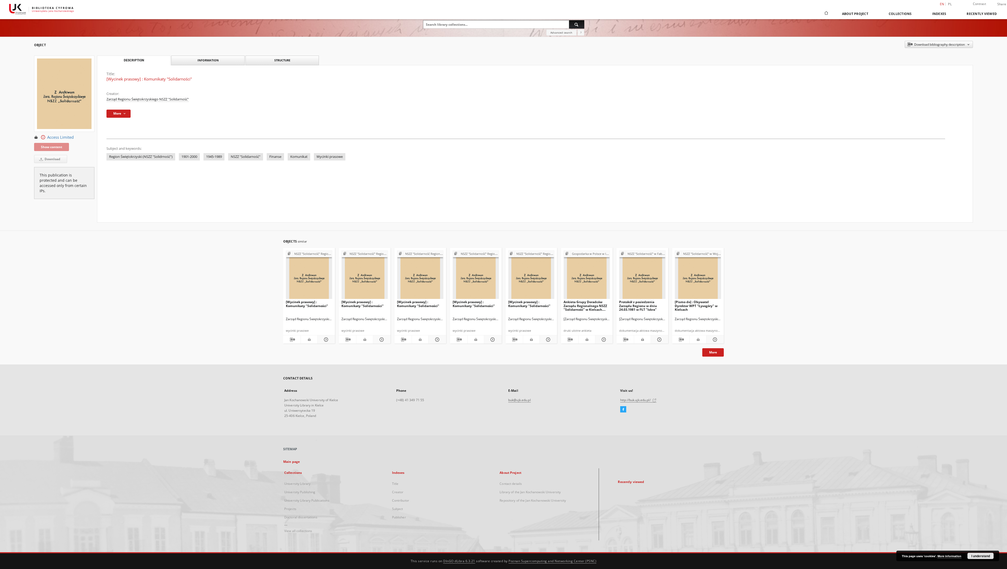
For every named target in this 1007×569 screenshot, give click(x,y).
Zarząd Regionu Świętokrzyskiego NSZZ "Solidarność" (147, 99)
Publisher (399, 517)
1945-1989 (214, 156)
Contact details (511, 483)
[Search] (576, 24)
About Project (855, 14)
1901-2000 (189, 156)
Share (1001, 4)
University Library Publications (306, 500)
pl (950, 4)
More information (949, 556)
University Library (297, 483)
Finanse (275, 156)
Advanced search (561, 32)
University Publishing (299, 492)
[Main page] (826, 13)
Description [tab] (134, 60)
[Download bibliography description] (292, 339)
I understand (980, 556)
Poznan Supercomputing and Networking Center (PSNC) (552, 561)
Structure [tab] (282, 60)
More (713, 352)
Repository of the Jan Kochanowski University (533, 500)
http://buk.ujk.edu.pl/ (635, 400)
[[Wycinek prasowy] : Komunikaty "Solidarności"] (309, 276)
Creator (398, 492)
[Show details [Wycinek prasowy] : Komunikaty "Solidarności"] (325, 339)
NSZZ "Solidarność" (245, 156)
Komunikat (299, 156)
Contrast (979, 4)
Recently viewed (982, 14)
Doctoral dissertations (300, 517)
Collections (900, 14)
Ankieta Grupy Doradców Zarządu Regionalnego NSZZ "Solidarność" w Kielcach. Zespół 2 (585, 306)
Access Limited (60, 137)
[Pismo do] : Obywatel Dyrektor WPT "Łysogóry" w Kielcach (696, 306)
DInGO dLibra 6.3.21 (459, 561)
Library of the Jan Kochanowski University (530, 492)
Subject (397, 509)
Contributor (400, 500)
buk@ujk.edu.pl (519, 400)
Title (395, 483)
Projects (290, 509)
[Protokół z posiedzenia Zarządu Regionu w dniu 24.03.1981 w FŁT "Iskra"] (642, 276)
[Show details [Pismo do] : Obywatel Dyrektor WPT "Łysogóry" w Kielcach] (714, 339)
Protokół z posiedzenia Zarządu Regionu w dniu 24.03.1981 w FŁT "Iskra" (638, 306)
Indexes (939, 14)
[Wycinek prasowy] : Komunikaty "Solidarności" (307, 304)
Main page (291, 461)
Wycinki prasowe (330, 156)
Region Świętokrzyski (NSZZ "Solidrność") (141, 156)
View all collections (298, 531)
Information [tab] (208, 60)
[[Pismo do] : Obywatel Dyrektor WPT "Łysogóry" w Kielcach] (698, 276)
